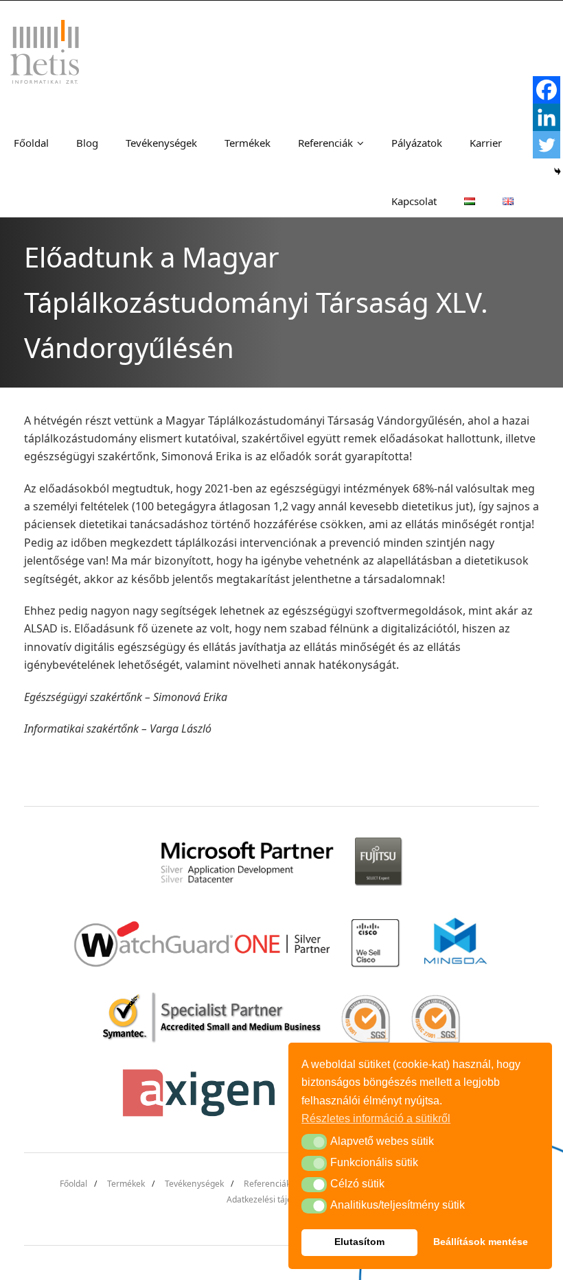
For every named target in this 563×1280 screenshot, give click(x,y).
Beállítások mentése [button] (480, 1241)
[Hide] (557, 171)
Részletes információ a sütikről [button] (375, 1118)
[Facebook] (546, 90)
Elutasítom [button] (359, 1241)
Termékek (126, 1183)
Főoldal (73, 1183)
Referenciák (267, 1183)
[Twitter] (546, 144)
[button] (314, 1141)
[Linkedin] (546, 117)
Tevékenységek (194, 1183)
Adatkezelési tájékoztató (273, 1199)
